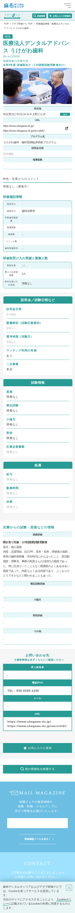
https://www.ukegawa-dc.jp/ (18, 125)
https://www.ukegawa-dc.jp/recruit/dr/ (23, 130)
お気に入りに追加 (40, 747)
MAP (65, 114)
